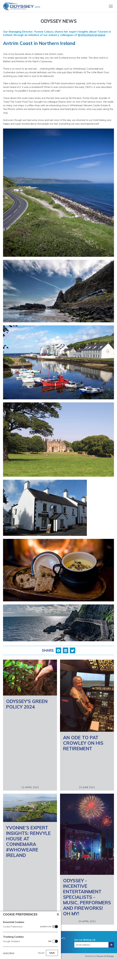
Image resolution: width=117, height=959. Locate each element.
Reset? (41, 953)
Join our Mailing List (84, 939)
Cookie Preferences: (27, 926)
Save (52, 953)
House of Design (105, 956)
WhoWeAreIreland (93, 35)
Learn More (8, 953)
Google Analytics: (27, 941)
